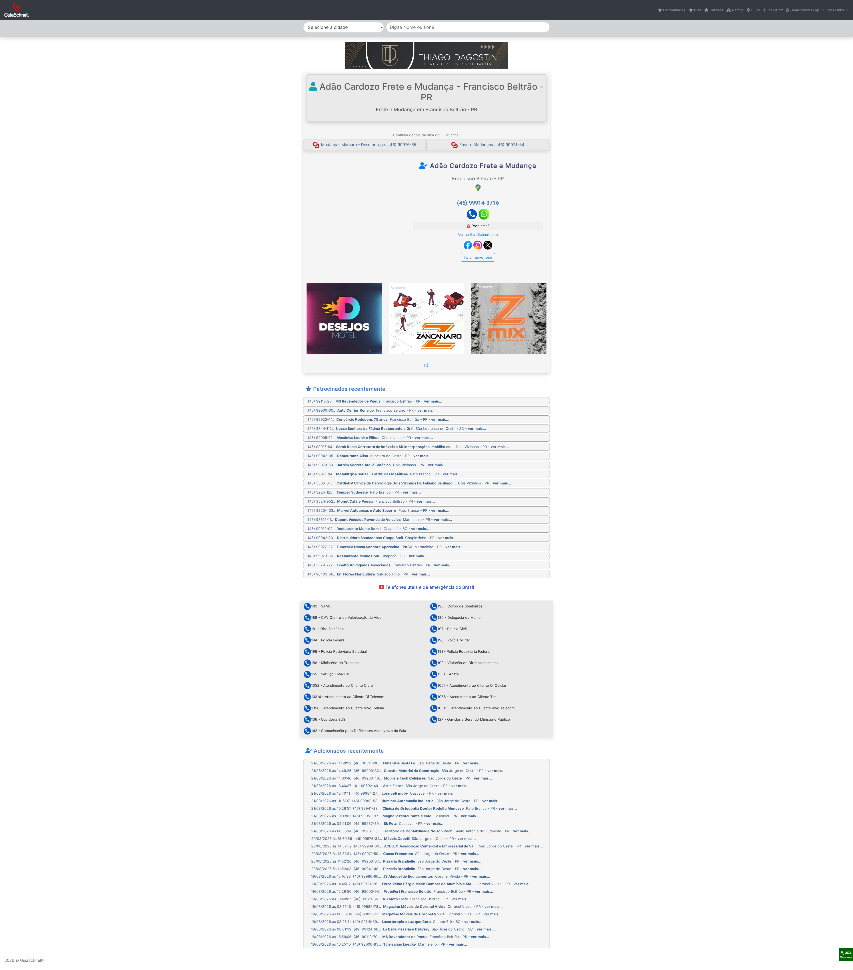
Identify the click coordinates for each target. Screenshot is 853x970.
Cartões (715, 10)
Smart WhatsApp (804, 10)
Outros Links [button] (834, 10)
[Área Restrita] (426, 365)
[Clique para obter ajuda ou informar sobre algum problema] (846, 954)
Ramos (737, 10)
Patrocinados (673, 10)
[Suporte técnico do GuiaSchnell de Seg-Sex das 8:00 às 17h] (846, 954)
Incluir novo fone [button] (478, 257)
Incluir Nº (774, 10)
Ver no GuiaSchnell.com (478, 234)
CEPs (755, 10)
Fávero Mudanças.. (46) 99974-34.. (492, 144)
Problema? (479, 226)
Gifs (697, 10)
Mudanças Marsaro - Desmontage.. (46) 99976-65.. (370, 144)
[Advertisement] (347, 195)
